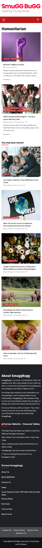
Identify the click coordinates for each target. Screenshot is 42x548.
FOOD (23, 108)
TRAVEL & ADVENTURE (10, 261)
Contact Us (6, 482)
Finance (6, 347)
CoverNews (34, 541)
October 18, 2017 (20, 122)
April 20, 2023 (19, 358)
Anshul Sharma (9, 122)
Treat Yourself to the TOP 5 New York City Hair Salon (21, 493)
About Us (5, 472)
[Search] (38, 20)
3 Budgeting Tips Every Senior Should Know (19, 450)
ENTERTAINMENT (14, 108)
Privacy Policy (7, 499)
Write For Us (7, 514)
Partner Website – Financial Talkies (22, 423)
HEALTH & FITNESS (10, 111)
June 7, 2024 (19, 185)
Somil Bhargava (9, 185)
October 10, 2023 (20, 315)
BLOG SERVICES (8, 477)
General (6, 58)
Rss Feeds (6, 504)
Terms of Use (7, 509)
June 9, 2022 (10, 67)
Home (4, 487)
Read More (6, 79)
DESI (5, 108)
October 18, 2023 (20, 272)
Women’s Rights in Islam (13, 64)
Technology (14, 217)
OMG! (30, 111)
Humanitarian (15, 58)
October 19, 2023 (20, 228)
